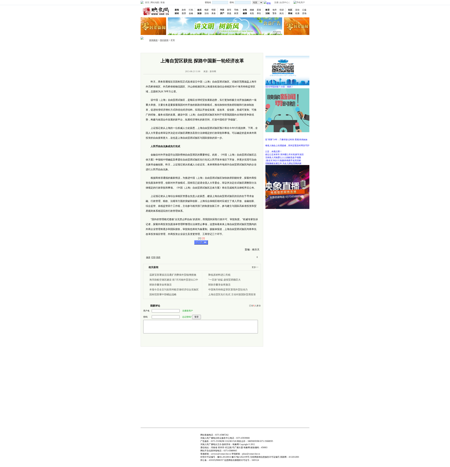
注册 (276, 2)
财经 (177, 13)
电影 (206, 10)
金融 (191, 13)
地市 (274, 10)
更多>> (255, 267)
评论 (240, 48)
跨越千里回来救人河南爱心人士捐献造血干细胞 (279, 157)
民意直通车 (261, 48)
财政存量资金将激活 (160, 284)
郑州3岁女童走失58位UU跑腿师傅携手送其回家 (279, 160)
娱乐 (199, 10)
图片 (198, 48)
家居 (236, 13)
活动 (206, 13)
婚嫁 (252, 10)
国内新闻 (164, 40)
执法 (281, 13)
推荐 (164, 48)
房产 (222, 13)
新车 (229, 10)
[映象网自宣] (283, 89)
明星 (213, 10)
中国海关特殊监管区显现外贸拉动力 (228, 289)
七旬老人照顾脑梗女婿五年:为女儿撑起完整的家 (279, 163)
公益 (304, 10)
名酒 (297, 13)
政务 (184, 10)
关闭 (158, 257)
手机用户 (300, 2)
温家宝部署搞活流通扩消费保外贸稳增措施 (172, 275)
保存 (148, 257)
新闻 (177, 10)
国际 (190, 48)
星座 (259, 10)
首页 (147, 2)
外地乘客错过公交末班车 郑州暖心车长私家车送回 (280, 154)
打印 (153, 257)
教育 (267, 10)
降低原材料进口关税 (219, 275)
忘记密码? (187, 317)
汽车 (222, 10)
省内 (173, 48)
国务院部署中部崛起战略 (162, 294)
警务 (274, 13)
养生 (259, 13)
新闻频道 (153, 40)
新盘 (229, 13)
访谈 (232, 48)
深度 (223, 48)
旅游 (199, 13)
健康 (245, 13)
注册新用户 (187, 311)
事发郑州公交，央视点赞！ (269, 151)
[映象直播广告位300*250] (283, 166)
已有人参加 (255, 305)
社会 (215, 48)
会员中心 (284, 2)
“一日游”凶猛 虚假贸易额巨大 (224, 279)
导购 (236, 10)
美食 (213, 13)
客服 (162, 2)
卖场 (304, 13)
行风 (191, 10)
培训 (281, 10)
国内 (181, 48)
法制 (267, 13)
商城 (290, 13)
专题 (249, 48)
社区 (290, 10)
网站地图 (155, 2)
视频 (207, 48)
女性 (245, 10)
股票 (184, 13)
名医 (252, 13)
